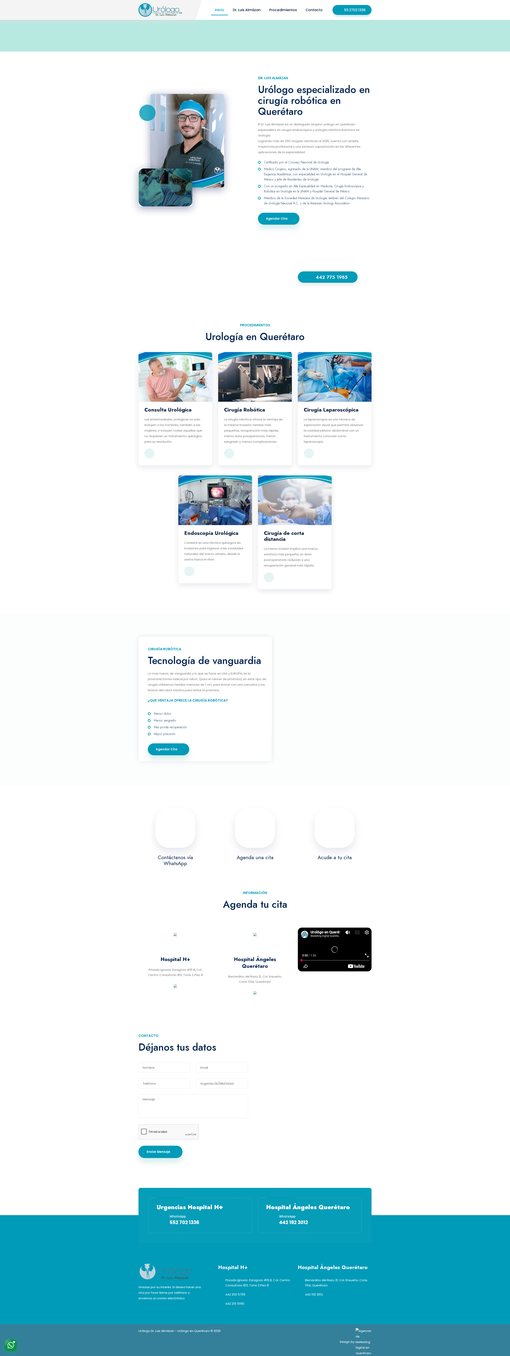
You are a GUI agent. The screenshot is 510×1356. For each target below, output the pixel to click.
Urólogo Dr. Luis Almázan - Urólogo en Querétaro (174, 1331)
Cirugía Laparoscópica (331, 410)
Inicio (219, 10)
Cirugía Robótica (244, 410)
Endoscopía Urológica (211, 533)
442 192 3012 (293, 1222)
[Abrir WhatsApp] (11, 1345)
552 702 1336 (184, 1222)
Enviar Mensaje (158, 1152)
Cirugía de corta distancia (284, 536)
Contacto (314, 10)
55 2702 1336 (354, 10)
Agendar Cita (276, 218)
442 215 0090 (234, 1303)
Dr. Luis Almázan (247, 10)
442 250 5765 (235, 1294)
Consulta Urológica (167, 410)
